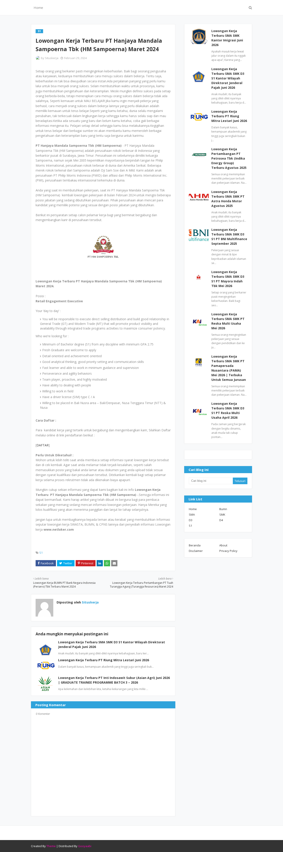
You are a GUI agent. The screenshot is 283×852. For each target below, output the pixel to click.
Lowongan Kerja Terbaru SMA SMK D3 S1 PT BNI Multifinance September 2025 (229, 236)
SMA (192, 515)
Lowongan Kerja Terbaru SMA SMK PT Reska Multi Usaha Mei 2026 (228, 321)
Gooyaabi (84, 846)
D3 (190, 520)
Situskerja (51, 58)
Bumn (223, 509)
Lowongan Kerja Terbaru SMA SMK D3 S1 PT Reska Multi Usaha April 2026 (227, 410)
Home (193, 509)
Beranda (195, 545)
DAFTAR (42, 445)
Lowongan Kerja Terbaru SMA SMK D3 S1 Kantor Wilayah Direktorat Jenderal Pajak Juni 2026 (227, 78)
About (223, 545)
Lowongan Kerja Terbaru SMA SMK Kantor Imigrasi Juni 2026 (227, 38)
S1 (41, 553)
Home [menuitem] (38, 7)
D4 (221, 520)
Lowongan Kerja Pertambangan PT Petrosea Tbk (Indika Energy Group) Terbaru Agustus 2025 (229, 158)
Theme (51, 846)
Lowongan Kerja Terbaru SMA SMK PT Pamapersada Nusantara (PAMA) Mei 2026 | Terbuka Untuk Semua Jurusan (228, 368)
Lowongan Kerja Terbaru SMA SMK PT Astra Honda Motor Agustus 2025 (228, 199)
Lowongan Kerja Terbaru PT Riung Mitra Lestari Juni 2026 (103, 660)
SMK (222, 515)
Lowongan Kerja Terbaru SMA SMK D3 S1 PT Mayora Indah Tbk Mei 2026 (227, 279)
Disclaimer (196, 551)
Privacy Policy (228, 551)
